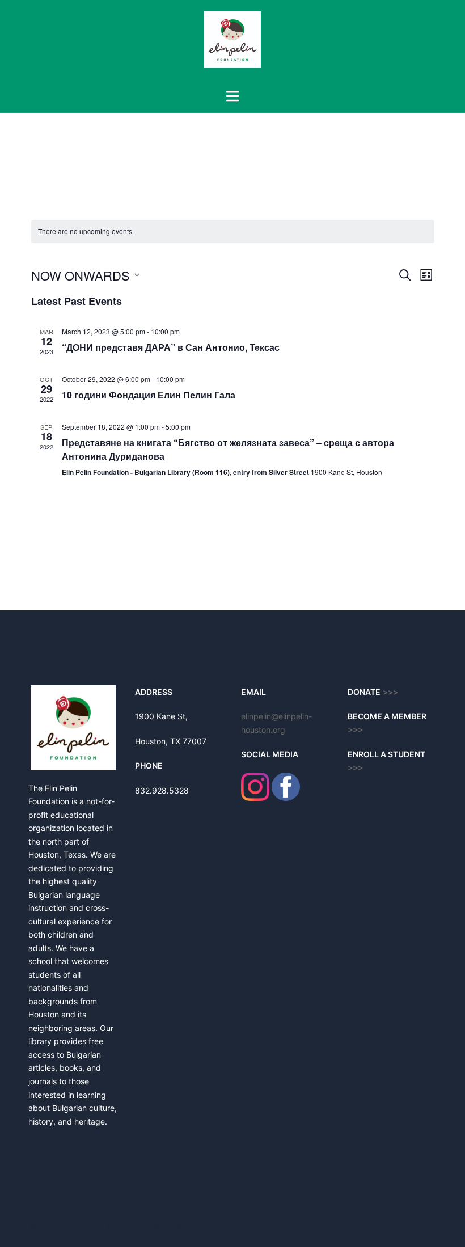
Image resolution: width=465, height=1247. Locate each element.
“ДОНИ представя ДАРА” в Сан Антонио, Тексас (171, 347)
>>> (355, 730)
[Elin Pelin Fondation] (232, 43)
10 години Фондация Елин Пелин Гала (148, 394)
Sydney (260, 1227)
